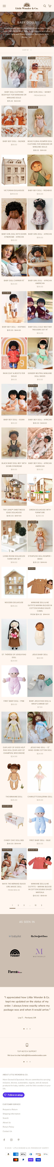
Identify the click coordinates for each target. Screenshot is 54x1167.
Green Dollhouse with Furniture (40, 511)
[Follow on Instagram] (11, 1139)
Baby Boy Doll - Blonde (14, 141)
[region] (27, 1050)
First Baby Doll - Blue (40, 840)
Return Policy (8, 1127)
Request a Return (10, 1109)
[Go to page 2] (41, 905)
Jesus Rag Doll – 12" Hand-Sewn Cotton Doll (40, 748)
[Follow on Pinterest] (18, 1139)
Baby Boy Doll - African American (40, 464)
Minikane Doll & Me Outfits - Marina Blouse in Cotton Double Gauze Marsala (40, 888)
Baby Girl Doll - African (40, 234)
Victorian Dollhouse (14, 190)
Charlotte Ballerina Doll (40, 796)
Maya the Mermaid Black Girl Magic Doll (14, 885)
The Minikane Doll (14, 796)
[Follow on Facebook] (4, 1139)
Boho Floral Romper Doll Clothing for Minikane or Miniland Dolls (40, 144)
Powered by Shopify (40, 1148)
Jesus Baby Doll (40, 654)
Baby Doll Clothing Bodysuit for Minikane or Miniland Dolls (14, 95)
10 (36, 905)
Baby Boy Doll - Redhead (40, 190)
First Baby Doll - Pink (14, 701)
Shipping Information (11, 1114)
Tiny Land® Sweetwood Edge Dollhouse (14, 511)
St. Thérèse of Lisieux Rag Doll (14, 655)
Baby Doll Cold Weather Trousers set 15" (40, 328)
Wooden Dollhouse (14, 602)
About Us (7, 1122)
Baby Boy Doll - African (40, 419)
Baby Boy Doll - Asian (14, 419)
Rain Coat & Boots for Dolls (14, 374)
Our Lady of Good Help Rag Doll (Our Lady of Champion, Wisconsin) (14, 750)
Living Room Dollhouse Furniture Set (14, 557)
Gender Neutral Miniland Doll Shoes (40, 374)
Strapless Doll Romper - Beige (40, 557)
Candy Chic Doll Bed (14, 840)
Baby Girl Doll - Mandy (40, 92)
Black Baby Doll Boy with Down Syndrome (14, 464)
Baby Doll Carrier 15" (14, 280)
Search (6, 1118)
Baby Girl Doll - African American (40, 281)
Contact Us (7, 1131)
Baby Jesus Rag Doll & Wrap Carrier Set (40, 702)
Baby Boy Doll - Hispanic (14, 327)
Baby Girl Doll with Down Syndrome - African (14, 235)
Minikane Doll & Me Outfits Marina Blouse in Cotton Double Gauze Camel (40, 606)
